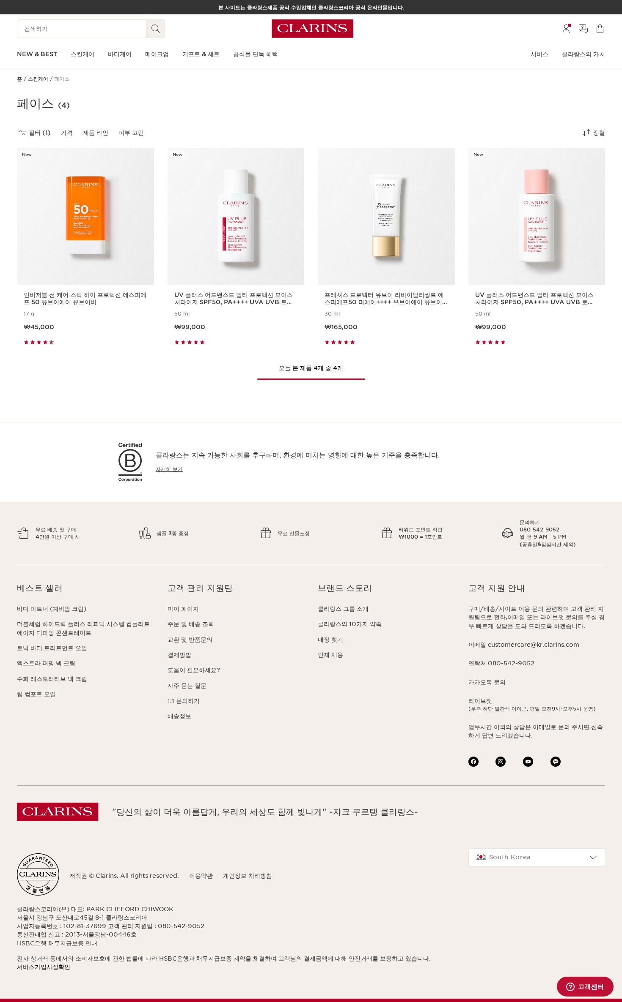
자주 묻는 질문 (187, 685)
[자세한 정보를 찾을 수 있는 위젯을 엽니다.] (585, 987)
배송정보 (179, 716)
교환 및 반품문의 (190, 639)
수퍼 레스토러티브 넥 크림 (52, 678)
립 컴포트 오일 (36, 694)
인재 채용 (330, 654)
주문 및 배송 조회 (191, 624)
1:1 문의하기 (184, 700)
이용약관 (201, 875)
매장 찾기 (330, 639)
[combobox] (536, 857)
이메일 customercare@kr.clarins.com (523, 644)
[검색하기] (155, 28)
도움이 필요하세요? (194, 670)
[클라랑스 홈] (312, 29)
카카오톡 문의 (487, 682)
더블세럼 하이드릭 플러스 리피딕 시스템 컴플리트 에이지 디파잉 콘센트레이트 (83, 628)
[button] (85, 588)
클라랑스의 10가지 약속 (350, 624)
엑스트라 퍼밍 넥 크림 (46, 663)
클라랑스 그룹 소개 (343, 608)
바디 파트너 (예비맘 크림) (51, 608)
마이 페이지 (183, 608)
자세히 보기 (169, 469)
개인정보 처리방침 (247, 875)
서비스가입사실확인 (43, 967)
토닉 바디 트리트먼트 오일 (52, 648)
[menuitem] (566, 29)
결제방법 (179, 654)
